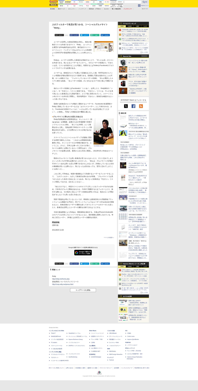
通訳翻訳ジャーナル (114, 339)
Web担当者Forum (56, 336)
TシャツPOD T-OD (97, 339)
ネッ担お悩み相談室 (56, 348)
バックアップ (82, 9)
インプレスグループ (126, 368)
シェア (75, 35)
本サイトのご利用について (56, 368)
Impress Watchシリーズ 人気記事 (134, 264)
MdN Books (112, 351)
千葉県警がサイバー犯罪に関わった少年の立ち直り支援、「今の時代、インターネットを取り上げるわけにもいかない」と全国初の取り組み (137, 203)
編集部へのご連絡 (92, 368)
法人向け (106, 9)
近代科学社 (92, 354)
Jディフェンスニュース (115, 336)
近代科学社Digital (96, 357)
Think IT (53, 333)
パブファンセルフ (132, 345)
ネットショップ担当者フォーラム (78, 336)
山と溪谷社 (92, 345)
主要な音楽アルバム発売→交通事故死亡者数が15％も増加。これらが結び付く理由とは (133, 157)
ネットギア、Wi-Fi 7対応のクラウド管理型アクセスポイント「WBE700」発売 (137, 227)
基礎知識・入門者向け (95, 9)
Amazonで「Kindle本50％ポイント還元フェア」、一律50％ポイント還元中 (137, 178)
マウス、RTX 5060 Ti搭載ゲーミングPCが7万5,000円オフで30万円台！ (137, 83)
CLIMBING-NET (95, 351)
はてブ (86, 35)
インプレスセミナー (74, 342)
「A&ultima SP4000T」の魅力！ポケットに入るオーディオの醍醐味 (137, 91)
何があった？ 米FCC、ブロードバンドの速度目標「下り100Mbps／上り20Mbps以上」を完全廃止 (132, 147)
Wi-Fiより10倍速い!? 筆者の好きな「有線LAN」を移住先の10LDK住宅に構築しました (137, 248)
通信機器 (52, 9)
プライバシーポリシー (106, 368)
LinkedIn (106, 35)
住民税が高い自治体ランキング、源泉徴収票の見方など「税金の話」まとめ (137, 317)
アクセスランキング (129, 23)
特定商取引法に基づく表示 (141, 368)
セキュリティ (72, 9)
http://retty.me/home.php (61, 279)
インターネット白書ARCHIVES (60, 360)
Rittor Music (92, 330)
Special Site (127, 56)
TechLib (111, 360)
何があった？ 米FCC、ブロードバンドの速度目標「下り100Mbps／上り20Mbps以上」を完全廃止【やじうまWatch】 (135, 49)
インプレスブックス (74, 354)
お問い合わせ (69, 368)
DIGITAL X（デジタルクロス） (77, 345)
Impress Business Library (76, 339)
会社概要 (116, 368)
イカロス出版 (111, 330)
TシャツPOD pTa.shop (134, 350)
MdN (108, 348)
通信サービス (61, 9)
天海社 (129, 333)
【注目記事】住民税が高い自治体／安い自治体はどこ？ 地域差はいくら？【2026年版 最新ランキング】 (135, 31)
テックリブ (110, 357)
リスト (66, 35)
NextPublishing (73, 357)
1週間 (137, 26)
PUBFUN (128, 342)
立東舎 (93, 342)
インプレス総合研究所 (57, 339)
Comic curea (130, 336)
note (96, 35)
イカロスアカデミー (114, 345)
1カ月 (145, 26)
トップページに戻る (83, 290)
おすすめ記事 (127, 296)
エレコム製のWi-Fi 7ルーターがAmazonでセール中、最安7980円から (137, 165)
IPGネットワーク (130, 348)
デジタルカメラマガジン (58, 354)
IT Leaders (54, 342)
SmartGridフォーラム (74, 333)
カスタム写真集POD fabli (134, 354)
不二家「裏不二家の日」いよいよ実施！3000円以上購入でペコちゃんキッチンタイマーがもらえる (135, 289)
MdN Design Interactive (115, 354)
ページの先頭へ (109, 237)
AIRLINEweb (113, 333)
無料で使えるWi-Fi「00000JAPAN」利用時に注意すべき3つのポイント (137, 303)
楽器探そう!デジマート (97, 336)
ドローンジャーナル (56, 345)
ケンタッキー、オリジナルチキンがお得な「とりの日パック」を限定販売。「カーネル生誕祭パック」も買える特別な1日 (135, 280)
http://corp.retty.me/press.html (62, 284)
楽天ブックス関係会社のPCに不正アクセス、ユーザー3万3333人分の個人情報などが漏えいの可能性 (135, 40)
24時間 (130, 26)
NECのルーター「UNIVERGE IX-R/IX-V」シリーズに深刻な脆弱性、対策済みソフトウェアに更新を (135, 45)
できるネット (54, 357)
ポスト (60, 35)
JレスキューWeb (114, 342)
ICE (126, 330)
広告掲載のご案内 (80, 368)
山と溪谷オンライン (96, 348)
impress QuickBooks (133, 339)
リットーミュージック (97, 333)
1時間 (122, 26)
